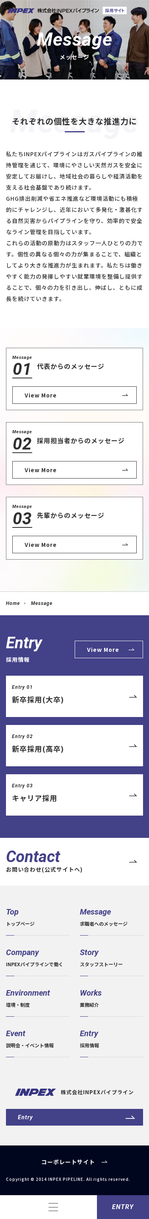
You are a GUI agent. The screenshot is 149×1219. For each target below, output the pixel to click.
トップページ (20, 917)
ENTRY (123, 1207)
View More (103, 649)
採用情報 (89, 1038)
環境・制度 (28, 998)
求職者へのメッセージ (104, 917)
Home (13, 603)
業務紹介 (91, 998)
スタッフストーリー (101, 957)
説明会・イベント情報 (30, 1038)
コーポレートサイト (68, 1162)
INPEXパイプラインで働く (34, 957)
